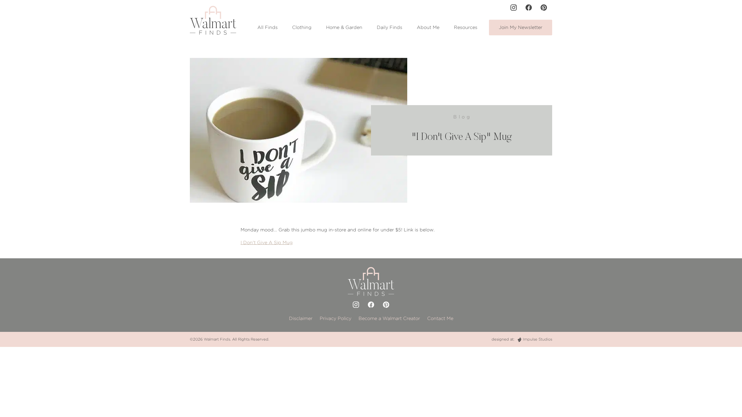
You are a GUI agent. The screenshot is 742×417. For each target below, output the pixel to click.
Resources (465, 27)
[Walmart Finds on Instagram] (513, 7)
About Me (428, 27)
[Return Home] (213, 20)
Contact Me (440, 318)
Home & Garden (344, 27)
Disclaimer (300, 318)
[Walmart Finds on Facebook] (528, 7)
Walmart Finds (217, 339)
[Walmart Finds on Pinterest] (543, 7)
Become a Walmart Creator (389, 318)
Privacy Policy (335, 318)
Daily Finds (389, 27)
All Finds (267, 27)
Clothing (302, 27)
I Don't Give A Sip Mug (267, 242)
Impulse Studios (537, 339)
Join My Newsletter (520, 27)
